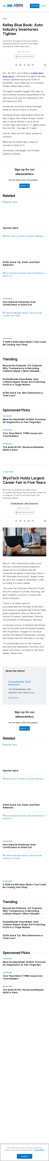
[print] (45, 65)
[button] (4, 6)
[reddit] (28, 65)
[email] (33, 65)
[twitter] (24, 65)
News (5, 19)
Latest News (8, 472)
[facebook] (16, 65)
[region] (24, 1152)
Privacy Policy (39, 1150)
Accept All (24, 1156)
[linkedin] (20, 65)
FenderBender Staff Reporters (24, 503)
